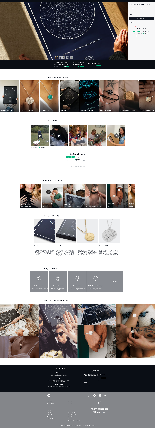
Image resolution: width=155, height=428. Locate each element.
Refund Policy (50, 412)
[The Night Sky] (48, 395)
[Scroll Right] (152, 96)
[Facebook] (94, 395)
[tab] (56, 57)
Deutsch (74, 420)
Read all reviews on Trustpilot (77, 161)
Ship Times (49, 414)
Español (78, 420)
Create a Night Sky (51, 403)
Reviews (49, 410)
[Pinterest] (105, 395)
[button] (141, 22)
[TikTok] (89, 395)
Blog (48, 416)
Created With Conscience (52, 405)
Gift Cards (49, 408)
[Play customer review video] (40, 135)
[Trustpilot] (145, 33)
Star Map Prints (50, 418)
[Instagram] (100, 395)
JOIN (104, 377)
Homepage (49, 401)
